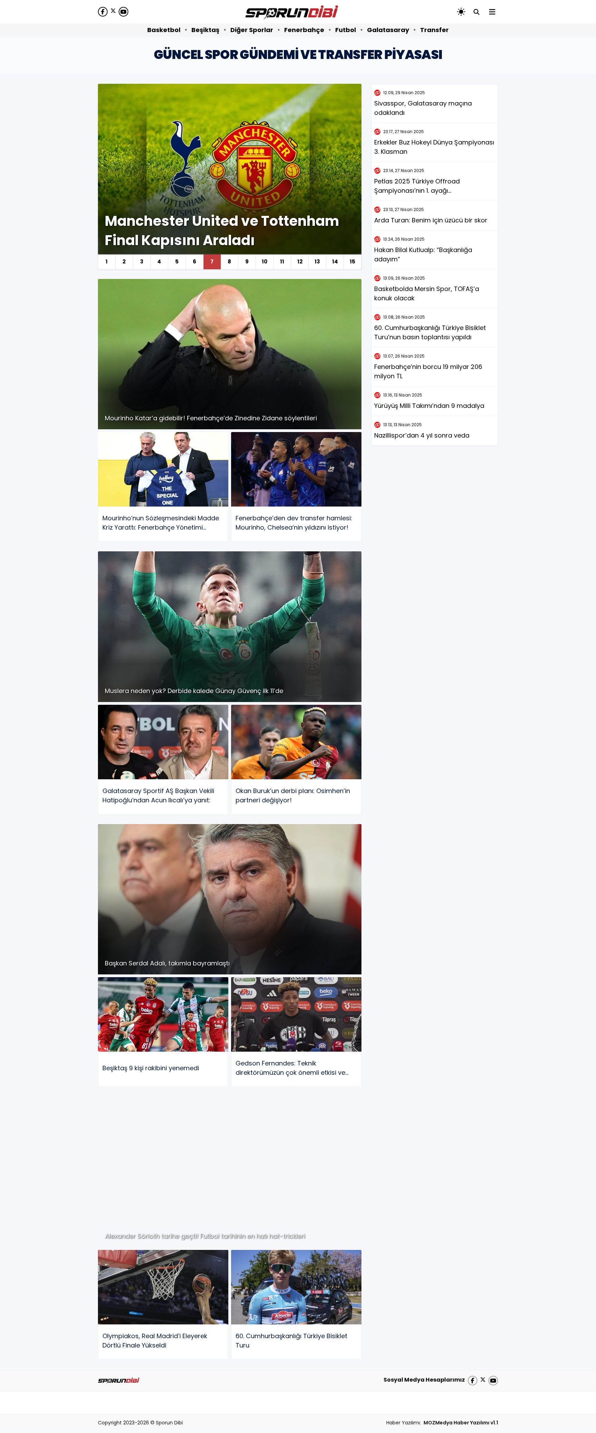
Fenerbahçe (304, 30)
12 (299, 261)
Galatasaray (388, 30)
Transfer (434, 30)
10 (264, 261)
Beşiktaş (205, 30)
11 (282, 261)
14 (335, 261)
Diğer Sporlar (251, 30)
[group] (229, 176)
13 (317, 261)
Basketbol (163, 30)
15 (352, 261)
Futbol (345, 30)
